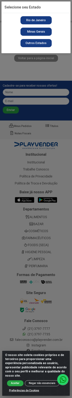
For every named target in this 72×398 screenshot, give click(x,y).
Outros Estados (36, 43)
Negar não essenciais (42, 383)
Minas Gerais (36, 31)
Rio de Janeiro (36, 20)
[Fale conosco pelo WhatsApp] (62, 379)
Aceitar (15, 383)
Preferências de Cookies (24, 390)
